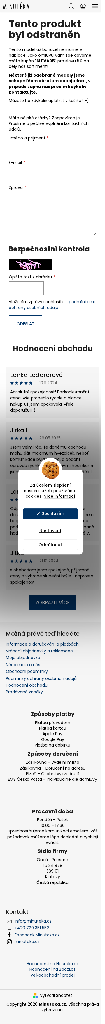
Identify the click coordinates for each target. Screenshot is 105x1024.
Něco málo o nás (23, 665)
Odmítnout (50, 545)
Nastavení (50, 531)
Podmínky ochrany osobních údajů (41, 678)
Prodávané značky (24, 692)
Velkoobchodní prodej (52, 975)
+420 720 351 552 (32, 928)
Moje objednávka (23, 658)
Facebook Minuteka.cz (37, 935)
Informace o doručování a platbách (42, 644)
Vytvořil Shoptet (56, 995)
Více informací (59, 496)
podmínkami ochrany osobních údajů (52, 305)
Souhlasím (53, 513)
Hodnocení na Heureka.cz (52, 964)
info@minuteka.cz (33, 921)
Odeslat (25, 324)
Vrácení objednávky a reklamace (39, 651)
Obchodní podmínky (27, 671)
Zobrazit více (53, 602)
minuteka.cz (27, 941)
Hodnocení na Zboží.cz (52, 969)
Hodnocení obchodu (53, 348)
